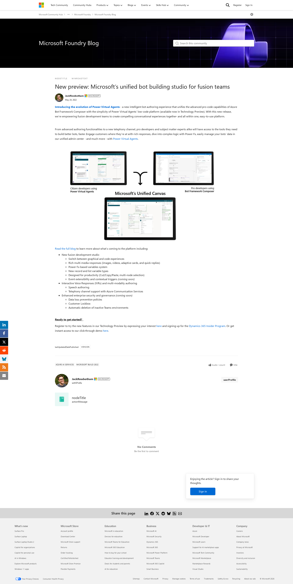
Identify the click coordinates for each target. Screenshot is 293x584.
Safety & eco (223, 578)
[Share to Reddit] (163, 513)
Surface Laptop (21, 536)
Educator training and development (119, 558)
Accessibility (241, 563)
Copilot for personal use (24, 552)
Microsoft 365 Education (115, 547)
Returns (64, 547)
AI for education (111, 569)
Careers (239, 531)
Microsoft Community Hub (51, 14)
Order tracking (67, 552)
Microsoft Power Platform (156, 552)
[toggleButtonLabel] (251, 14)
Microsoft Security (153, 536)
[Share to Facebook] (152, 513)
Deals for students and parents (117, 563)
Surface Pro (19, 531)
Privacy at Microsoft (244, 547)
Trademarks (209, 578)
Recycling (236, 578)
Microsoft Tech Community (203, 552)
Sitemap (136, 578)
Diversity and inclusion (245, 558)
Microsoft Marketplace (201, 558)
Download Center (68, 536)
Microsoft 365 (152, 547)
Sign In (248, 5)
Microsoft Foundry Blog (105, 14)
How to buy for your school (115, 552)
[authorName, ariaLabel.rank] (59, 97)
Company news (242, 542)
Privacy (165, 578)
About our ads (250, 578)
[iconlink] (62, 399)
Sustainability (242, 569)
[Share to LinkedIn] (146, 513)
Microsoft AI (151, 531)
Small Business (152, 569)
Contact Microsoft (151, 578)
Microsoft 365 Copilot (155, 563)
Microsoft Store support (70, 542)
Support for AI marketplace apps (205, 547)
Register (237, 5)
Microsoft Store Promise (71, 563)
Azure (194, 531)
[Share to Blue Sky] (169, 513)
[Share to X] (157, 513)
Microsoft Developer (200, 536)
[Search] (228, 5)
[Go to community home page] (41, 5)
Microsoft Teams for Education (117, 542)
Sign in (203, 491)
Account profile (67, 531)
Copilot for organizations (25, 547)
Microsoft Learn (198, 542)
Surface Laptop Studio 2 (24, 542)
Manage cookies (179, 578)
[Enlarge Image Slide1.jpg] (139, 197)
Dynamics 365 (152, 542)
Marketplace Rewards (201, 563)
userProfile (229, 379)
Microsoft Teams (153, 558)
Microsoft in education (114, 531)
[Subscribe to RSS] (174, 513)
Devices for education (113, 536)
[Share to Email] (180, 513)
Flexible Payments (68, 569)
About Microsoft (243, 536)
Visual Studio (197, 569)
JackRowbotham (74, 95)
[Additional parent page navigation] (68, 14)
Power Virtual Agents (125, 138)
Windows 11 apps (22, 569)
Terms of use (195, 578)
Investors (240, 552)
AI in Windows (20, 558)
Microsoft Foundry (82, 14)
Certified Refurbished (69, 558)
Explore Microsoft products (26, 563)
